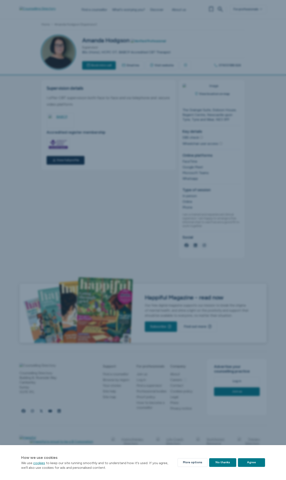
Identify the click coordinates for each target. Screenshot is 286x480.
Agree (251, 462)
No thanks (223, 462)
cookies (39, 463)
